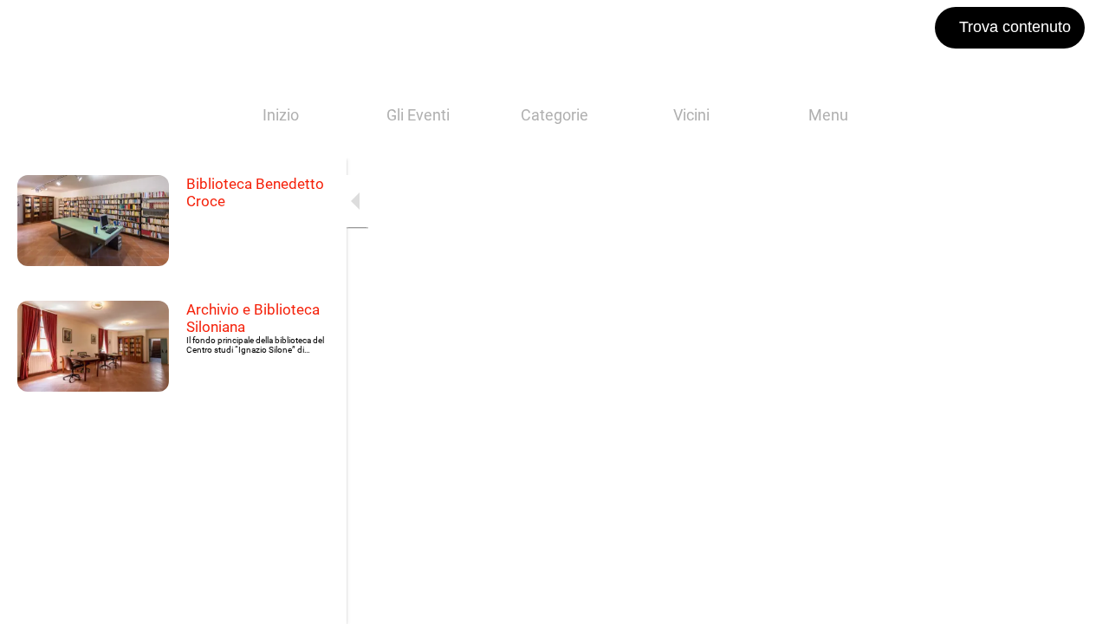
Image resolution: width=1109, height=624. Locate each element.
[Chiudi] (27, 27)
